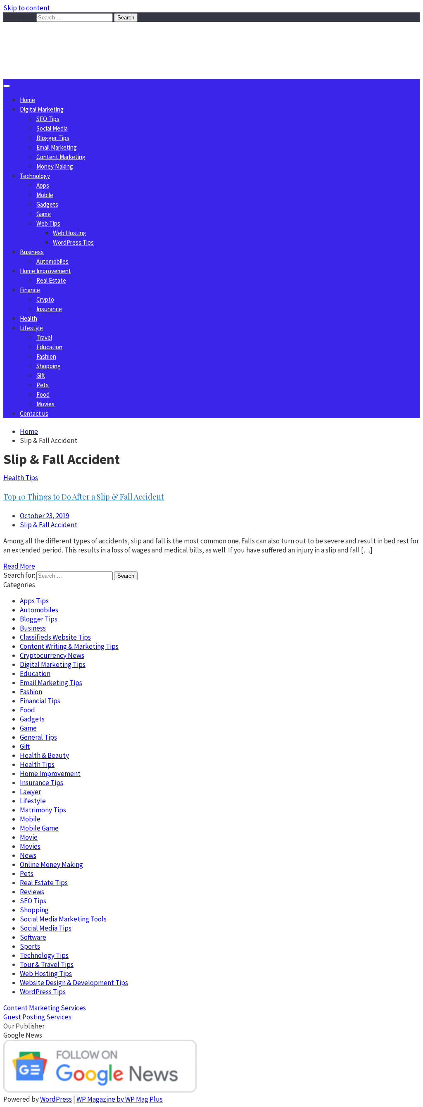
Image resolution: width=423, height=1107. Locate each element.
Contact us (34, 413)
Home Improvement (45, 271)
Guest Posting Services (37, 1016)
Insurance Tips (41, 782)
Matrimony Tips (43, 809)
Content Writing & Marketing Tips (69, 646)
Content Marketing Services (44, 1007)
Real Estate (51, 280)
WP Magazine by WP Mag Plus (119, 1099)
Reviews (32, 891)
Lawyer (30, 791)
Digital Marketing (42, 109)
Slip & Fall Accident (48, 524)
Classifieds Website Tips (55, 637)
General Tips (38, 737)
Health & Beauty (44, 755)
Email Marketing (56, 147)
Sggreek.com (64, 39)
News (28, 855)
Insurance (49, 309)
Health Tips (20, 477)
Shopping (48, 366)
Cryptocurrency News (52, 655)
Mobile (44, 195)
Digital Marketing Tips (53, 664)
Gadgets (47, 204)
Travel (44, 337)
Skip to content (26, 7)
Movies (45, 404)
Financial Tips (40, 700)
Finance (30, 290)
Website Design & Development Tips (74, 982)
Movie (29, 837)
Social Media (52, 128)
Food (43, 394)
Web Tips (48, 223)
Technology (35, 176)
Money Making (54, 166)
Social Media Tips (45, 928)
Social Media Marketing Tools (63, 919)
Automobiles (52, 261)
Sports (30, 946)
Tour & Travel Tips (47, 964)
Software (33, 937)
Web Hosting (69, 233)
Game (43, 214)
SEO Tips (47, 119)
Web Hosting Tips (46, 973)
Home (27, 100)
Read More (19, 566)
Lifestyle (31, 328)
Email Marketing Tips (51, 682)
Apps (42, 185)
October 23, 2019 (44, 515)
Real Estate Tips (44, 882)
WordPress (56, 1099)
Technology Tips (44, 955)
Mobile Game (39, 828)
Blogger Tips (52, 138)
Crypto (45, 299)
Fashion (46, 356)
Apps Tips (34, 600)
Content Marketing (61, 157)
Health (28, 318)
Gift (40, 375)
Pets (42, 385)
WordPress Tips (73, 242)
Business (32, 252)
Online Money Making (51, 864)
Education (49, 347)
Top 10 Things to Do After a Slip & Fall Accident (83, 497)
